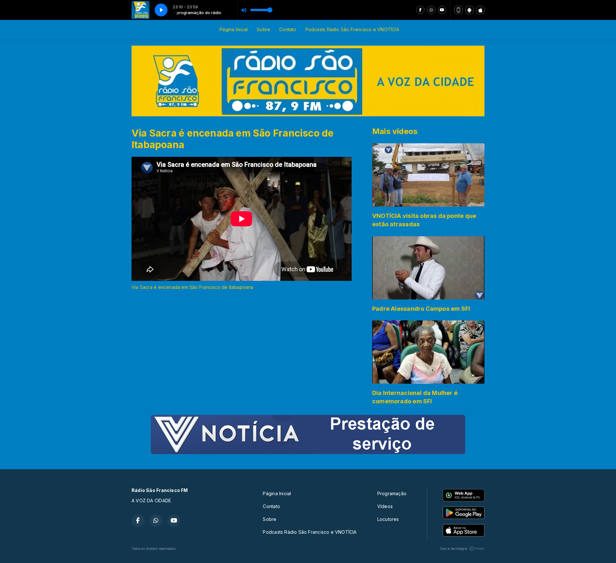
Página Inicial (233, 29)
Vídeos (385, 506)
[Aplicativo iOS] (480, 10)
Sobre (263, 29)
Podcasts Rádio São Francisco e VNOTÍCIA (352, 29)
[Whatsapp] (431, 10)
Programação (391, 493)
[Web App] (458, 10)
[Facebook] (420, 10)
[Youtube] (442, 10)
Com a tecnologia (453, 548)
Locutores (388, 519)
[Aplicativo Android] (469, 10)
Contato (287, 29)
